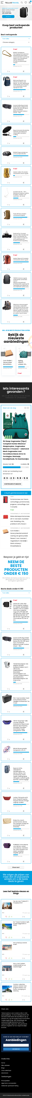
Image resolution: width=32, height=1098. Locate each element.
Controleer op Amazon (12, 484)
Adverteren (4, 1073)
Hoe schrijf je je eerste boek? (20, 943)
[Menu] (2, 2)
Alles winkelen (5, 1065)
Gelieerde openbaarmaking (9, 1086)
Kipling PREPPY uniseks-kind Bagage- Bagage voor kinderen (22, 365)
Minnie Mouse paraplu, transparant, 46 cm (20, 749)
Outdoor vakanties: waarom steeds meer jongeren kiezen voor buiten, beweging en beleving (20, 987)
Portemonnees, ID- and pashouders (20, 513)
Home (3, 1063)
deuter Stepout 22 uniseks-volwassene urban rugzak (21, 259)
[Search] (22, 2)
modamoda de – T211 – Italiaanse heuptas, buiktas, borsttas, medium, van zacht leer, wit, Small (21, 194)
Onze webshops (6, 1070)
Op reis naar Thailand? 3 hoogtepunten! (20, 902)
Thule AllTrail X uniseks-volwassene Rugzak (20, 214)
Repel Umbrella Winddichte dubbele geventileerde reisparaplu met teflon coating (21, 132)
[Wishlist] (26, 2)
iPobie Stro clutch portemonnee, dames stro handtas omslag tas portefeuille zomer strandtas (20, 823)
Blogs (3, 1068)
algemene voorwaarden (8, 1083)
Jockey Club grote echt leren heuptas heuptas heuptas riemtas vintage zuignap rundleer (21, 800)
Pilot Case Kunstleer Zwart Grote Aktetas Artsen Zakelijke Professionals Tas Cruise (21, 700)
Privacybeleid (5, 1081)
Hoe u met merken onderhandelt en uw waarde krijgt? (19, 965)
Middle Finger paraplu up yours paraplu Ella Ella (20, 153)
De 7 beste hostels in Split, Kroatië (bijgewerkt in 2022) (21, 923)
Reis (3, 912)
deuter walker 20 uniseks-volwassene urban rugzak (20, 172)
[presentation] (3, 354)
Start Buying (8, 16)
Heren (11, 496)
